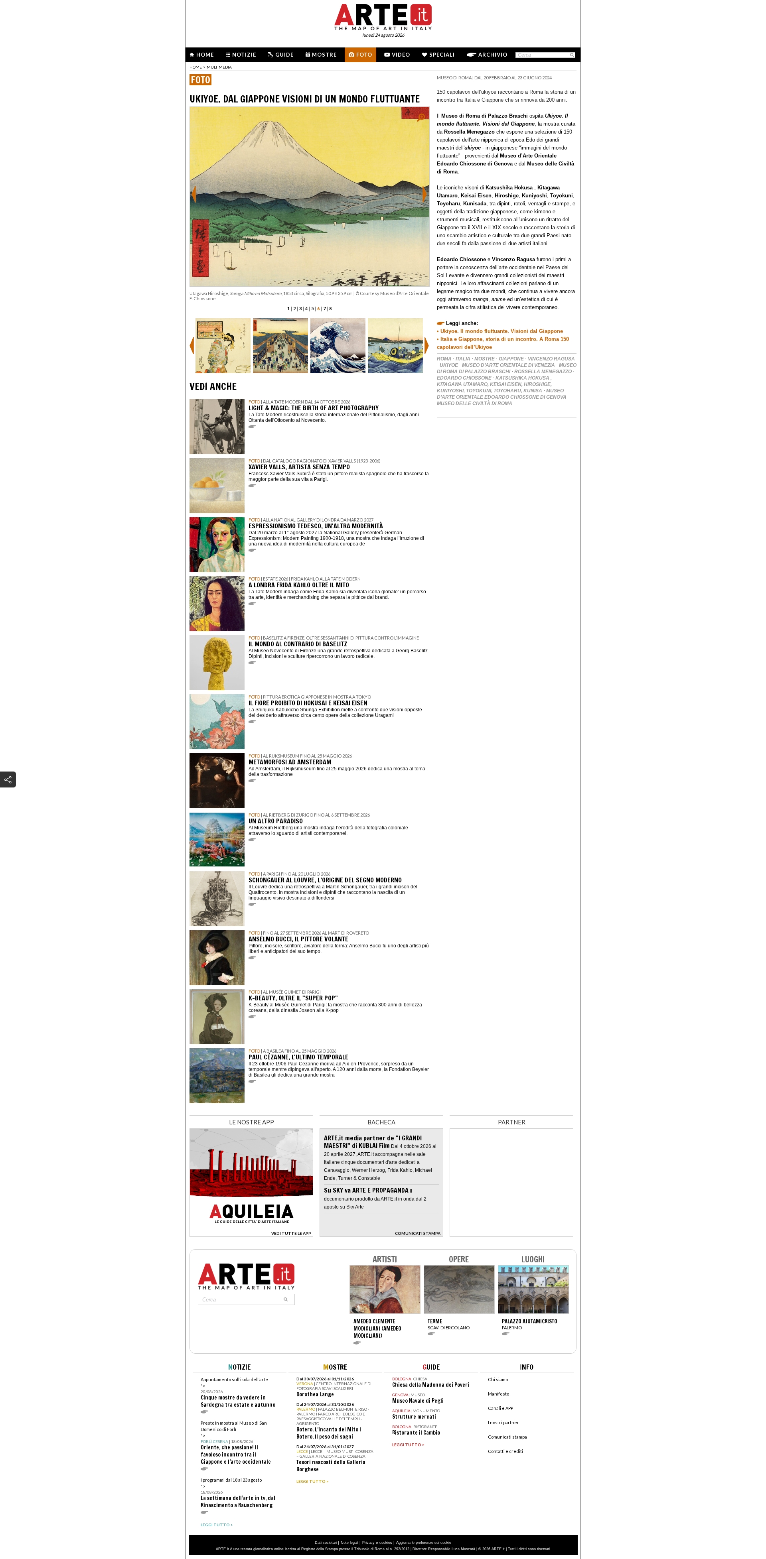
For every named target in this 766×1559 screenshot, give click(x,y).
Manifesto (498, 1393)
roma (444, 359)
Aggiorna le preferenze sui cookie (423, 1543)
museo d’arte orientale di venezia (508, 365)
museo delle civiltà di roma (474, 403)
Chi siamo (498, 1379)
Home (205, 54)
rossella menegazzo (543, 371)
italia (463, 359)
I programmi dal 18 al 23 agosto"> (238, 1493)
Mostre (324, 54)
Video (401, 54)
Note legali (349, 1543)
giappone (511, 359)
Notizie (244, 54)
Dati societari (326, 1543)
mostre (484, 359)
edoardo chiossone (464, 378)
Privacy (368, 1543)
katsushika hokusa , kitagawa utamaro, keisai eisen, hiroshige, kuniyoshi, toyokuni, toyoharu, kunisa (494, 384)
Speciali (442, 54)
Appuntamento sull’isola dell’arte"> (238, 1392)
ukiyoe (449, 365)
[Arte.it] (383, 16)
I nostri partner (503, 1422)
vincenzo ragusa (551, 359)
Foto (364, 54)
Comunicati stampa (507, 1436)
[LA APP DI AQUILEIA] (251, 1235)
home (196, 67)
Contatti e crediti (505, 1451)
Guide (284, 54)
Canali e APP (500, 1408)
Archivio (492, 54)
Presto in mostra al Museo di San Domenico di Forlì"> (236, 1442)
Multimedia (219, 67)
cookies (385, 1543)
